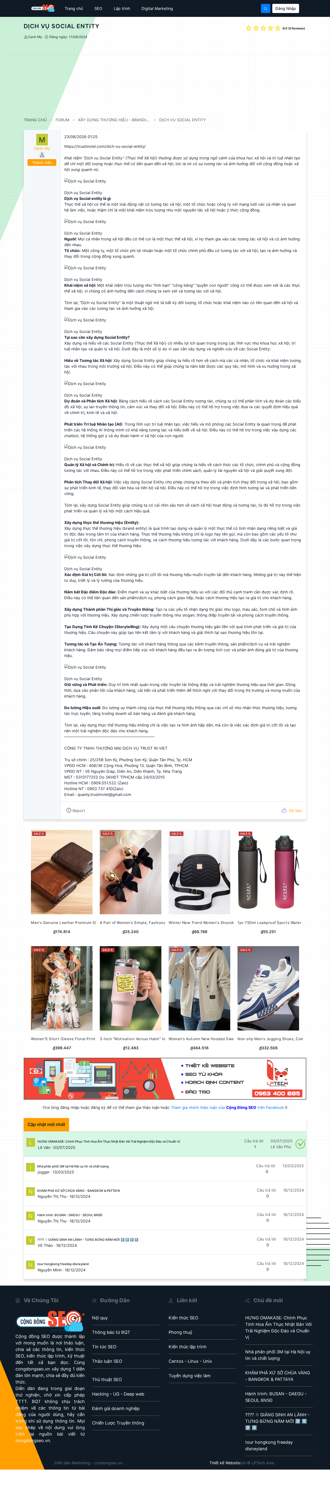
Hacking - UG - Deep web (118, 1394)
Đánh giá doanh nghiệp (116, 1408)
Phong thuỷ (180, 1332)
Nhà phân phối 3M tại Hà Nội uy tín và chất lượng (73, 1166)
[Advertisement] (169, 78)
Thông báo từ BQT (111, 1332)
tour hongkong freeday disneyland (63, 1264)
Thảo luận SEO (107, 1361)
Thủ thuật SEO (107, 1379)
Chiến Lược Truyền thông (118, 1422)
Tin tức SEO (104, 1346)
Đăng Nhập (285, 8)
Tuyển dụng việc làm (190, 1375)
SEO (98, 8)
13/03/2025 (63, 1172)
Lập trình (122, 8)
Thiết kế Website (224, 1462)
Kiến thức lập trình (188, 1346)
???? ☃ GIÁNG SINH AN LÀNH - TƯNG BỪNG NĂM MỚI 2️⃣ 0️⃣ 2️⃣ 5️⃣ (87, 1239)
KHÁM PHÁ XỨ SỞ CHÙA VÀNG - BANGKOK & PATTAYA (78, 1191)
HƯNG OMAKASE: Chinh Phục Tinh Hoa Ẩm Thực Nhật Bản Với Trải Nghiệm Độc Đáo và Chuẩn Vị (108, 1141)
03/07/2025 (64, 1147)
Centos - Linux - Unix (190, 1361)
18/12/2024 (80, 1196)
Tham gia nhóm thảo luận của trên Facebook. (228, 1107)
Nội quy (100, 1317)
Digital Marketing (157, 8)
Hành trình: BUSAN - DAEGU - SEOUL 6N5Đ (69, 1215)
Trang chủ (74, 8)
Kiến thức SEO (183, 1317)
